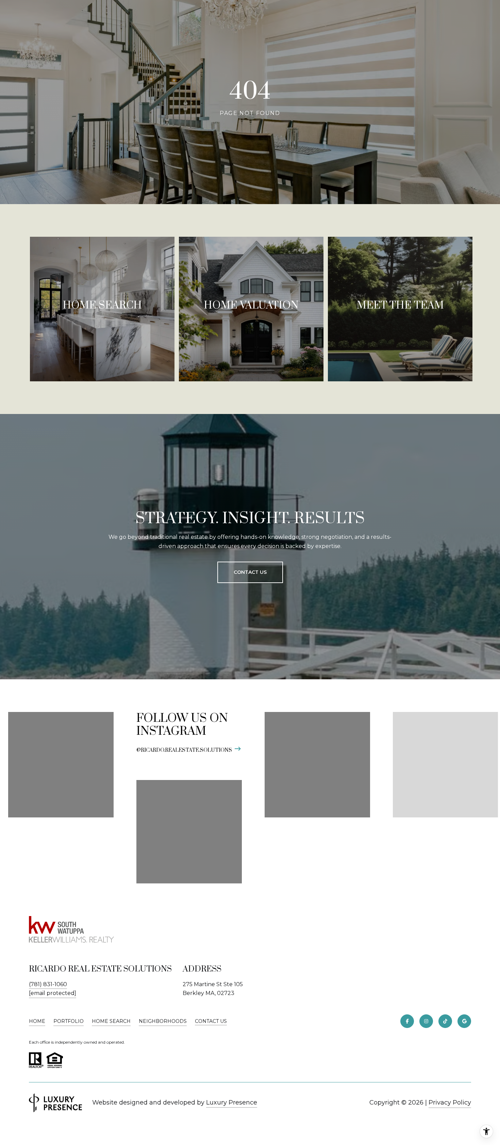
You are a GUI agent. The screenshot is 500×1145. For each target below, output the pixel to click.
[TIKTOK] (445, 1021)
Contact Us (211, 1021)
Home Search (111, 1021)
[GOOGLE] (464, 1021)
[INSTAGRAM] (426, 1021)
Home (37, 1021)
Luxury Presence (231, 1102)
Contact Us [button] (250, 572)
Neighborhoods (163, 1021)
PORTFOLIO (68, 1021)
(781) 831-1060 (48, 984)
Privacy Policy (450, 1102)
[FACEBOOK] (407, 1021)
